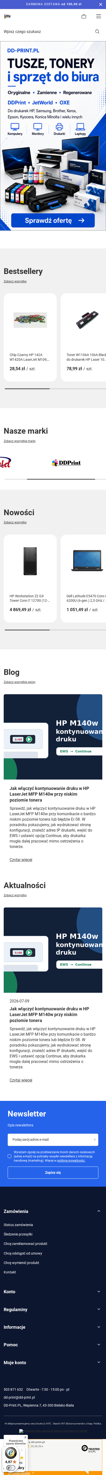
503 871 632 (13, 1389)
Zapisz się (53, 1172)
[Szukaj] (97, 31)
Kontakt (10, 1272)
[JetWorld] (66, 463)
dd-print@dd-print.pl (19, 1397)
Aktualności (25, 885)
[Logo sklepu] (7, 16)
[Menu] (98, 16)
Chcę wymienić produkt (21, 1263)
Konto (9, 1291)
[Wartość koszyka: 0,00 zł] (84, 16)
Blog (11, 672)
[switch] (10, 1468)
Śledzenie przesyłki (18, 1234)
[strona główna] (53, 136)
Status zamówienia (18, 1225)
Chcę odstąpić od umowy (23, 1253)
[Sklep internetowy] (53, 1431)
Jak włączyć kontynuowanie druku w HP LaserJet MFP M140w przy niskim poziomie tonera (49, 794)
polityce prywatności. (71, 1160)
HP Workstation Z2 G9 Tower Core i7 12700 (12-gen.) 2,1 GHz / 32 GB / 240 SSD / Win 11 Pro (29, 598)
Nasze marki (26, 431)
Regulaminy (15, 1309)
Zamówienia (16, 1211)
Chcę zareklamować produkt (25, 1244)
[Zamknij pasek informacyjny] (100, 4)
